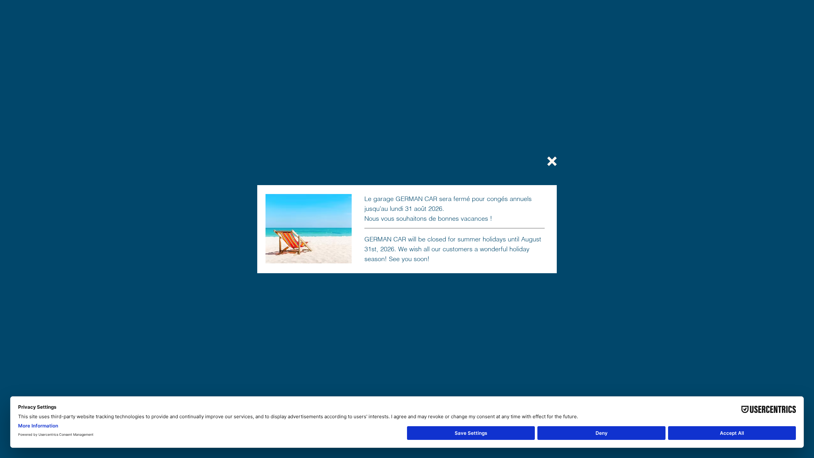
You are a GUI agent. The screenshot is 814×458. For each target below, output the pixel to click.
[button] (552, 161)
